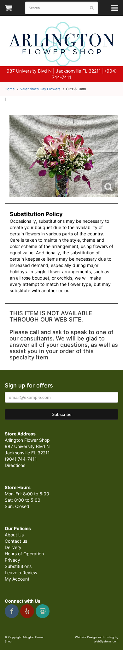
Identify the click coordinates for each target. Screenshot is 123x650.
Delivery (13, 547)
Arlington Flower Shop (61, 44)
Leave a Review (21, 572)
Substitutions (18, 566)
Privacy (12, 560)
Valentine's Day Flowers (40, 89)
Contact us (16, 541)
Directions (15, 465)
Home (10, 89)
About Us (14, 534)
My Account (17, 579)
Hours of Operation (24, 553)
